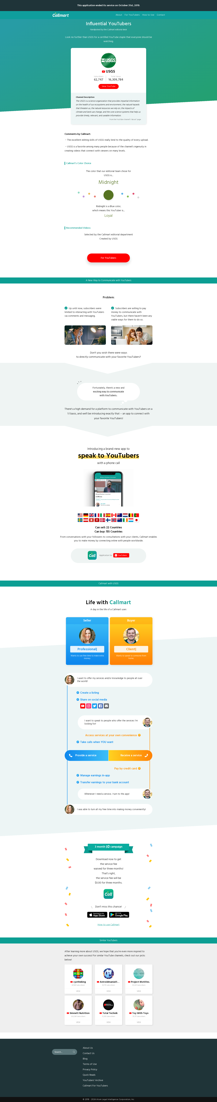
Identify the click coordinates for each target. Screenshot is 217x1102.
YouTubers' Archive (93, 1080)
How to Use (148, 15)
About (119, 15)
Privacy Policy (90, 1070)
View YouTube (108, 86)
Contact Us (88, 1053)
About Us (88, 1048)
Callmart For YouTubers (95, 1086)
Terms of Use (90, 1064)
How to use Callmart (108, 925)
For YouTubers (132, 15)
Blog (85, 1059)
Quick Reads (89, 1075)
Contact (161, 15)
